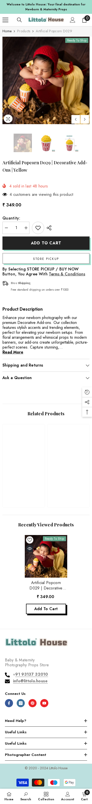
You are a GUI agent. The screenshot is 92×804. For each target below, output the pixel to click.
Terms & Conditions (67, 274)
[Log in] (72, 20)
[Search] (19, 20)
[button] (75, 119)
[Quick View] (29, 548)
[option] (46, 6)
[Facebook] (9, 703)
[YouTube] (44, 703)
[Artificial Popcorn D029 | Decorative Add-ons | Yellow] (46, 556)
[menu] (5, 20)
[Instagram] (21, 703)
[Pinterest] (32, 703)
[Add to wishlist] (38, 228)
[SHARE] (48, 228)
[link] (23, 488)
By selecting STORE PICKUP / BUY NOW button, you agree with (43, 272)
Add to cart (46, 243)
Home (7, 31)
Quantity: (11, 218)
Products (23, 31)
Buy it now (46, 258)
